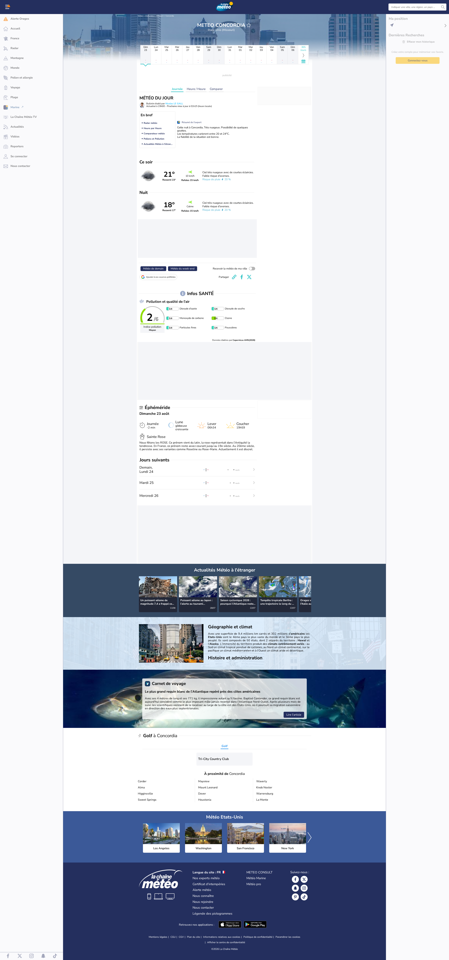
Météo (140, 16)
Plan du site (193, 937)
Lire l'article (293, 715)
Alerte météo (202, 890)
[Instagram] (304, 888)
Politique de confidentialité (257, 937)
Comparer (216, 89)
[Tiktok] (304, 896)
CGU (173, 937)
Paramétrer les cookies (288, 937)
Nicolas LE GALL (174, 103)
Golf (224, 746)
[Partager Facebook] (241, 277)
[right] (308, 590)
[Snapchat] (295, 888)
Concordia (170, 16)
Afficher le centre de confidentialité (226, 942)
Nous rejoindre (203, 902)
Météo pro (253, 884)
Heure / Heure (196, 89)
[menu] (8, 7)
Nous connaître (203, 896)
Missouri (159, 16)
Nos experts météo (206, 878)
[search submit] (442, 7)
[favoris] (248, 25)
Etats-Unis (149, 16)
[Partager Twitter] (249, 277)
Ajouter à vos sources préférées (161, 277)
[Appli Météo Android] (255, 925)
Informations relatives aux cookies (221, 937)
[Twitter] (304, 879)
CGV (181, 937)
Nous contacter (203, 907)
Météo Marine (256, 878)
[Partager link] (234, 277)
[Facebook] (295, 879)
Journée (177, 89)
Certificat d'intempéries (209, 884)
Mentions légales (158, 937)
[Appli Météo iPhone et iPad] (230, 925)
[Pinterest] (295, 896)
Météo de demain (153, 268)
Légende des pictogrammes (212, 913)
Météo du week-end (183, 268)
